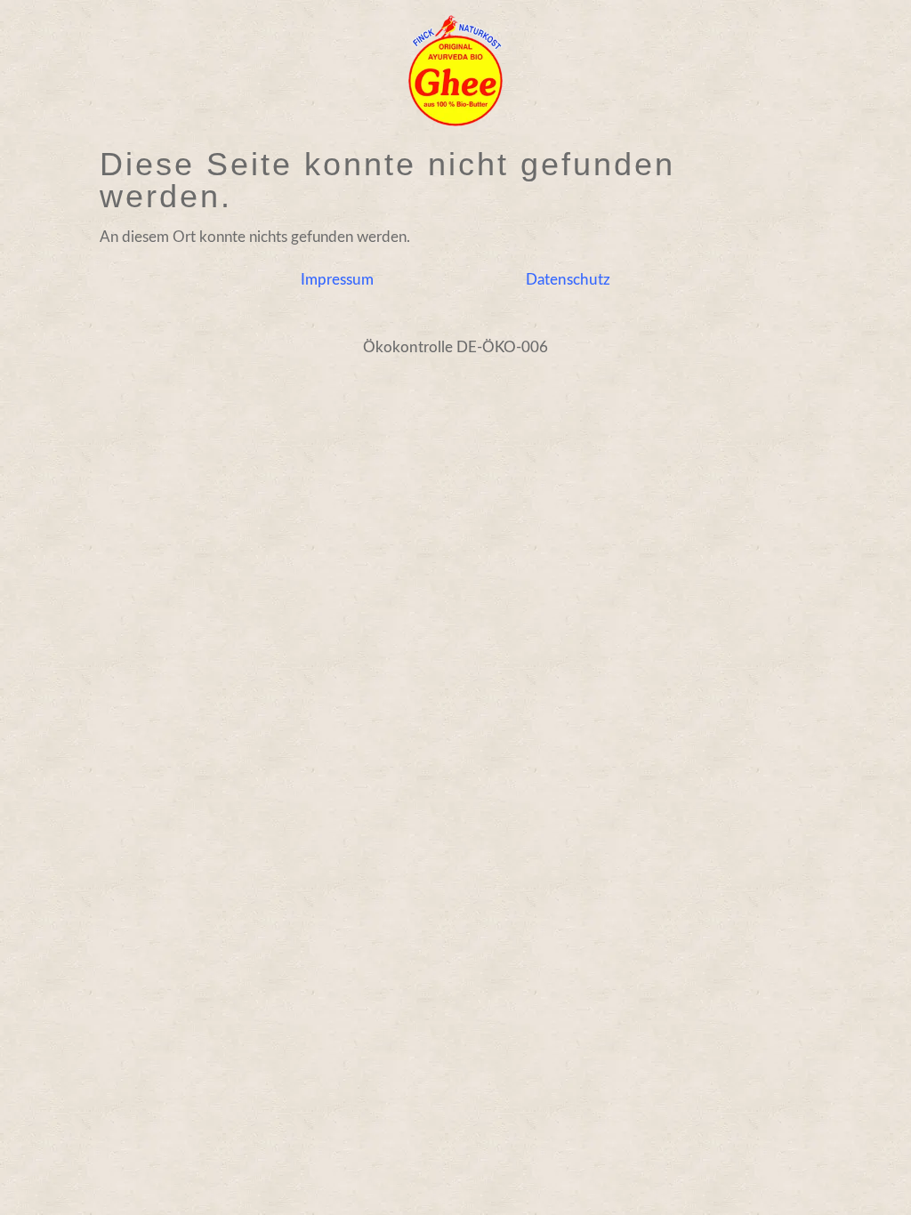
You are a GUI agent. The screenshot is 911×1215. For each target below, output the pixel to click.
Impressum (337, 279)
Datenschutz (568, 279)
